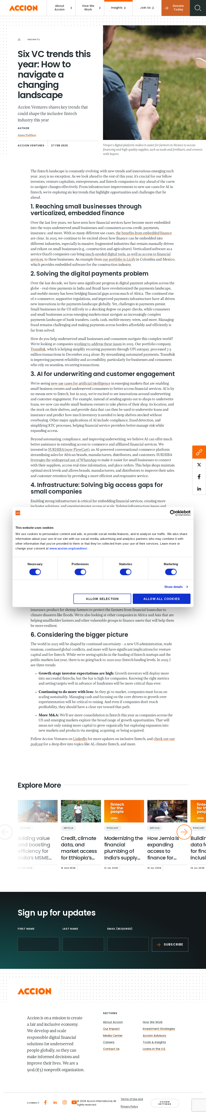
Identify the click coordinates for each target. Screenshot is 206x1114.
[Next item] (184, 832)
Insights (117, 7)
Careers (108, 1042)
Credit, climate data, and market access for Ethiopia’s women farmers (80, 848)
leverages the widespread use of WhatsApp (64, 460)
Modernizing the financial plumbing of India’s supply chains (123, 848)
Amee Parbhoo (27, 135)
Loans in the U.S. (154, 1049)
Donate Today (178, 8)
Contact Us (111, 1049)
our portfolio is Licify (119, 260)
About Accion (60, 8)
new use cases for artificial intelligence (80, 384)
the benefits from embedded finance (144, 233)
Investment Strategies (159, 1029)
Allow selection (102, 599)
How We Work (88, 8)
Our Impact (111, 1029)
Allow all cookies (161, 599)
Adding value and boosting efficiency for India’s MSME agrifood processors (34, 848)
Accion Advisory (154, 1035)
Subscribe (173, 944)
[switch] (80, 572)
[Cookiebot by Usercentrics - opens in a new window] (173, 513)
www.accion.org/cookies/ (68, 548)
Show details (173, 586)
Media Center (113, 1035)
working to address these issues (98, 344)
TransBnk (38, 349)
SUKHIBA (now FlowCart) (68, 450)
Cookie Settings (164, 1103)
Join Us (145, 7)
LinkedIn (80, 739)
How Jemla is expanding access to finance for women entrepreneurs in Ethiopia (164, 848)
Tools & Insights (154, 1042)
